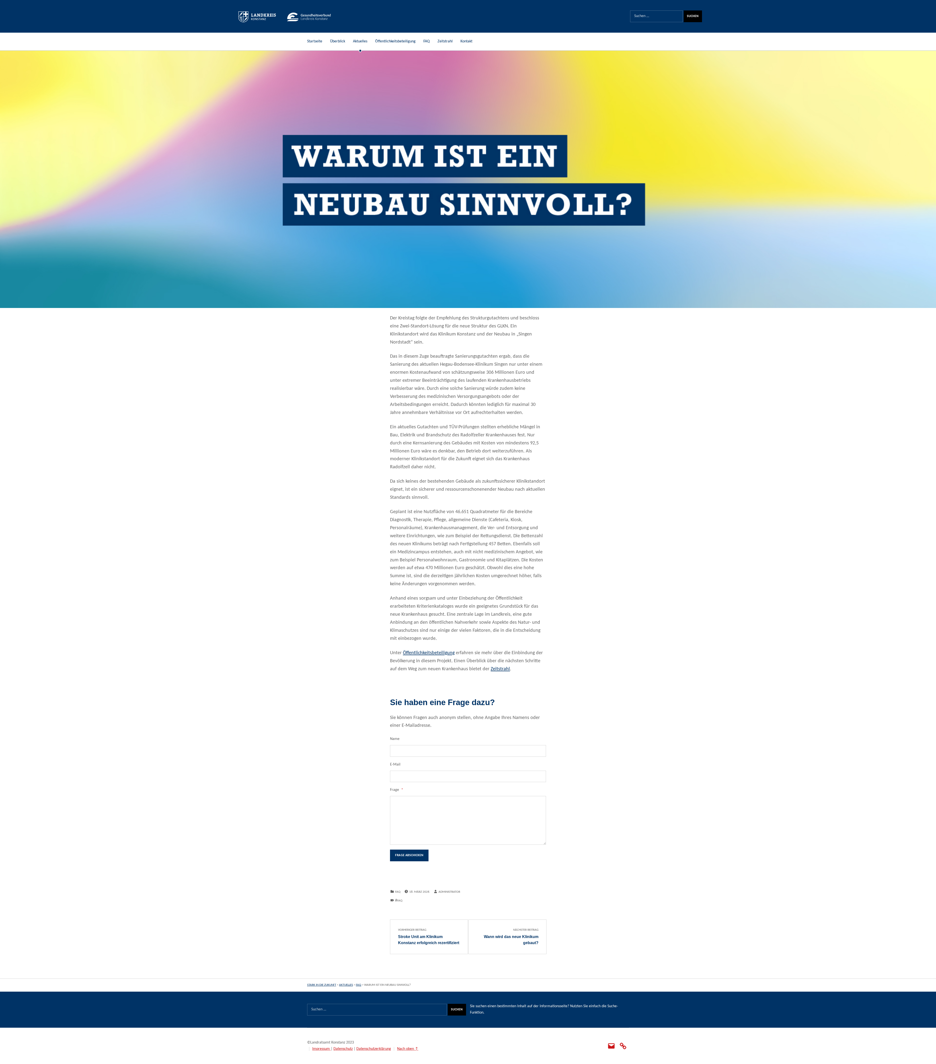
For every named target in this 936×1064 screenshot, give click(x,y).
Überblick (337, 41)
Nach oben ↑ (407, 1049)
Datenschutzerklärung (373, 1049)
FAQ (426, 41)
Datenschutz (343, 1049)
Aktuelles (360, 41)
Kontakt (466, 41)
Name (395, 739)
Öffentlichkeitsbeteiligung (395, 41)
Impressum (321, 1049)
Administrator (449, 891)
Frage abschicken (409, 855)
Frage (396, 790)
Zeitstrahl (445, 41)
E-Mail (395, 765)
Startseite (314, 41)
